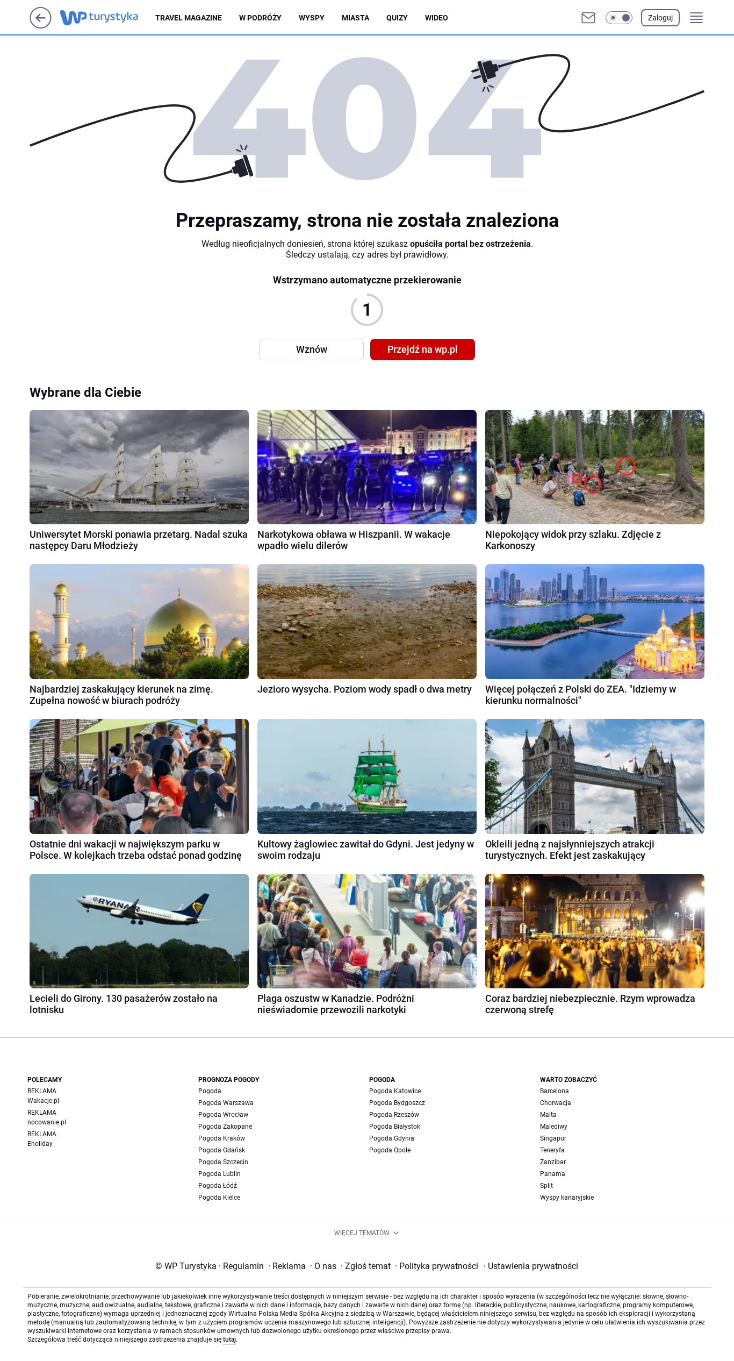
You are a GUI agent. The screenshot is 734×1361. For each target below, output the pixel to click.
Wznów (311, 349)
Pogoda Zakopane (225, 1126)
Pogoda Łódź (217, 1185)
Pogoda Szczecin (223, 1162)
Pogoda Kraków (221, 1138)
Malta (548, 1114)
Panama (552, 1174)
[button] (619, 17)
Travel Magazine (188, 17)
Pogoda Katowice (395, 1091)
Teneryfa (552, 1150)
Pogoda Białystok (394, 1126)
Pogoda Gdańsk (221, 1150)
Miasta (355, 17)
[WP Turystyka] (107, 17)
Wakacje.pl (43, 1101)
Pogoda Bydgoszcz (397, 1103)
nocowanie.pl (46, 1122)
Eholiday (40, 1144)
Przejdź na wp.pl (422, 349)
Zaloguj (660, 17)
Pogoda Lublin (219, 1174)
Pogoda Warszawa (226, 1103)
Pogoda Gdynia (391, 1138)
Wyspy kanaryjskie (567, 1197)
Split (546, 1185)
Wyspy (312, 17)
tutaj (229, 1339)
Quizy (397, 17)
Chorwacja (555, 1103)
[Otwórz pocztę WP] (588, 17)
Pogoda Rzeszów (394, 1114)
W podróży (260, 17)
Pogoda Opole (390, 1150)
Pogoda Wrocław (223, 1114)
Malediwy (553, 1126)
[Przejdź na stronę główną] (41, 25)
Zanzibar (553, 1162)
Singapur (553, 1138)
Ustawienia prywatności (531, 1266)
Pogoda (209, 1091)
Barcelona (554, 1091)
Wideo (436, 17)
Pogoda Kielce (219, 1197)
